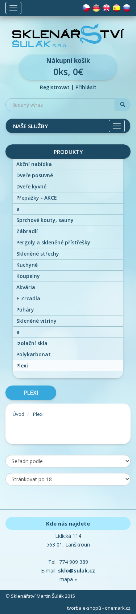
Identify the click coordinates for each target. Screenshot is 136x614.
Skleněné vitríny (36, 320)
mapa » (68, 579)
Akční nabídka (34, 164)
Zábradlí (27, 231)
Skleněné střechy (37, 253)
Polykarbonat (33, 354)
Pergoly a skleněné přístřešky (53, 242)
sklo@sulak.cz (76, 570)
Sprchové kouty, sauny (45, 220)
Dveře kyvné (31, 186)
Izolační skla (32, 343)
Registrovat (55, 87)
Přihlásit (85, 87)
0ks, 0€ (68, 67)
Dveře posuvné (34, 175)
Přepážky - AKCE (36, 197)
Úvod (18, 414)
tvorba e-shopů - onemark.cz (99, 608)
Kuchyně (27, 264)
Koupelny (28, 276)
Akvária (25, 287)
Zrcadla (28, 298)
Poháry (25, 309)
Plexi (22, 365)
